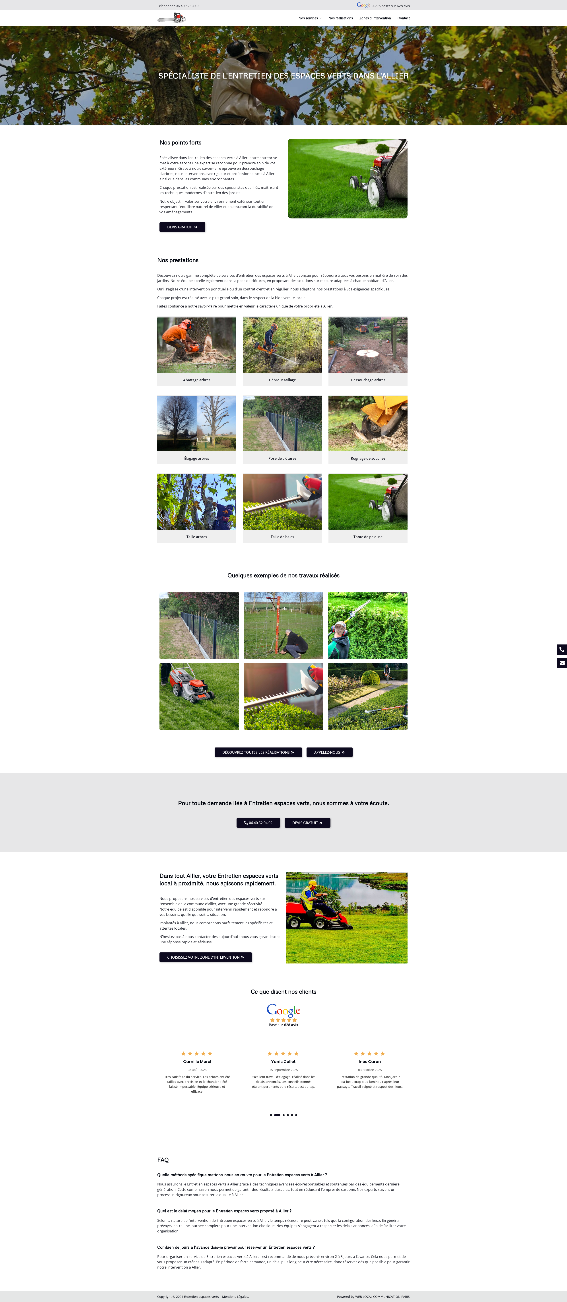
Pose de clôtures (282, 458)
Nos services (308, 18)
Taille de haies (282, 536)
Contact (404, 18)
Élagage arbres (196, 458)
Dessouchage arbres (368, 380)
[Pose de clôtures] (282, 423)
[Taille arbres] (196, 502)
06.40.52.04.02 (187, 6)
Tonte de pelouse (368, 536)
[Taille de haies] (282, 502)
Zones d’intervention (375, 18)
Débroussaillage (282, 380)
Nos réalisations (340, 18)
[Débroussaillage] (282, 345)
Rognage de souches (368, 458)
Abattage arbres (196, 380)
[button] (271, 1115)
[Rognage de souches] (368, 423)
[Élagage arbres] (196, 423)
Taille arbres (196, 536)
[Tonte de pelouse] (368, 502)
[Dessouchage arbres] (368, 345)
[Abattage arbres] (196, 345)
